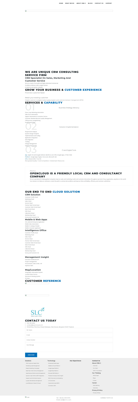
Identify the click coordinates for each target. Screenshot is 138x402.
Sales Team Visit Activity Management (34, 370)
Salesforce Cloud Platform (54, 365)
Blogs (94, 378)
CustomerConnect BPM (53, 383)
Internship (95, 387)
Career (94, 383)
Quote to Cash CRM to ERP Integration (35, 375)
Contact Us (96, 361)
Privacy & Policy (97, 390)
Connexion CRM (52, 385)
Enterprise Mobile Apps (53, 363)
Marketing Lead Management (33, 365)
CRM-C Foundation (97, 370)
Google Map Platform (53, 370)
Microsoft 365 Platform (53, 373)
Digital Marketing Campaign (32, 368)
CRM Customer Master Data (32, 363)
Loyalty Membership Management (34, 380)
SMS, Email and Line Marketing (55, 378)
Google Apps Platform (53, 368)
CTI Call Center (51, 380)
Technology (51, 361)
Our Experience (75, 361)
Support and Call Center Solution (33, 378)
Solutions (28, 361)
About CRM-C (96, 363)
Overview (95, 365)
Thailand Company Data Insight (55, 375)
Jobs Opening (96, 385)
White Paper (96, 375)
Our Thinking (96, 373)
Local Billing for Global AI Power (33, 383)
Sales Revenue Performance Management (35, 373)
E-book (94, 380)
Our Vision (95, 368)
